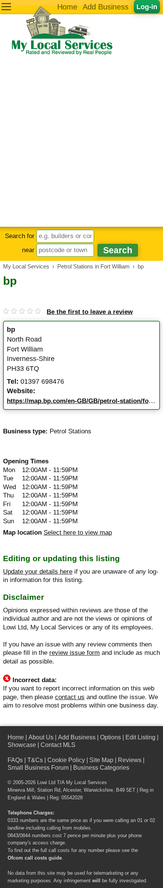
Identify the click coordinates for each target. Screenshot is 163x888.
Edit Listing (140, 737)
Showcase (22, 745)
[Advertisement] (81, 141)
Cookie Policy (66, 760)
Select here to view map (78, 532)
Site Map (101, 760)
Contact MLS (58, 745)
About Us (40, 737)
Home (67, 7)
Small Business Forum (38, 767)
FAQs (15, 760)
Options (110, 737)
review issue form (74, 652)
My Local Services (86, 782)
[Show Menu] (6, 6)
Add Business (106, 7)
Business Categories (101, 767)
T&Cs (35, 760)
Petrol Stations (70, 431)
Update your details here (37, 571)
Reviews (129, 760)
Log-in (146, 7)
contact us (70, 697)
